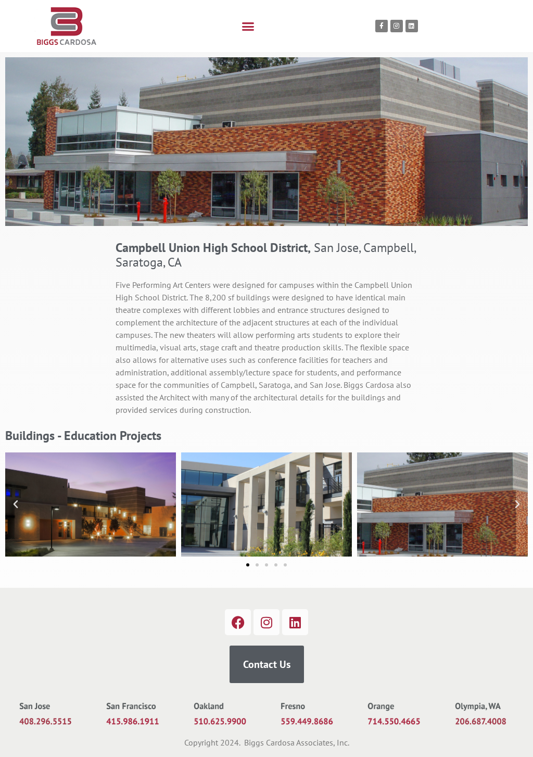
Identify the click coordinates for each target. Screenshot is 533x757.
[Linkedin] (411, 26)
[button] (248, 26)
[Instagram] (396, 26)
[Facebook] (238, 622)
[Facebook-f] (381, 26)
